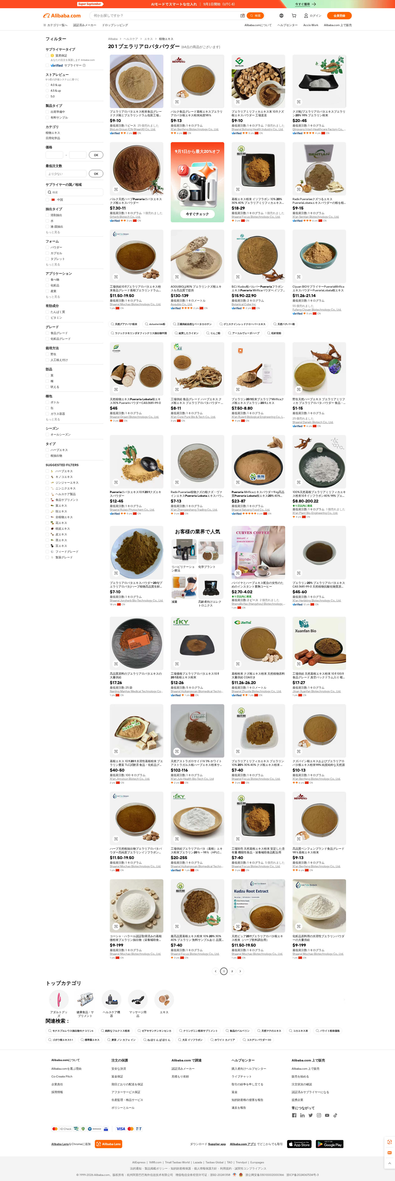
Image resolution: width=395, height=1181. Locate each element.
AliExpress (138, 1162)
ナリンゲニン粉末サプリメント (200, 1030)
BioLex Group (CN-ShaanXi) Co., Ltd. (133, 129)
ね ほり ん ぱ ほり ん (159, 1039)
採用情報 (57, 1092)
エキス (148, 38)
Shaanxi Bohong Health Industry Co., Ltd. (257, 129)
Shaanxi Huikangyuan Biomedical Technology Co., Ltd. (197, 691)
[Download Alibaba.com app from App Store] (299, 1144)
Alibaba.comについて (65, 1060)
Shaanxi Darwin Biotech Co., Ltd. (313, 422)
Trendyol (241, 1162)
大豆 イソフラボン (192, 1039)
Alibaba (112, 38)
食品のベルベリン (240, 1030)
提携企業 (297, 1099)
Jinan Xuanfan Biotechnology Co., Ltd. (317, 691)
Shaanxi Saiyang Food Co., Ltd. (251, 509)
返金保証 (117, 1076)
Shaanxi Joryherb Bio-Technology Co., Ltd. (136, 600)
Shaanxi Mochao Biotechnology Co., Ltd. (135, 304)
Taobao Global (214, 1162)
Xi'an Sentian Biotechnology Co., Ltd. (316, 216)
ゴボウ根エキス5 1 (62, 1039)
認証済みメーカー (183, 1068)
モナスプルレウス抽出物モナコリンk (72, 1030)
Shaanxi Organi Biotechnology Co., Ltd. (134, 416)
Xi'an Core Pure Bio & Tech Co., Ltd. (193, 416)
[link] (389, 1142)
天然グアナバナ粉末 (126, 324)
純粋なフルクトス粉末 (117, 1030)
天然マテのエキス (271, 1030)
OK (96, 155)
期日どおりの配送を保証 (127, 1084)
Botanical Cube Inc (244, 304)
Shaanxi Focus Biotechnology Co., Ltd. (256, 216)
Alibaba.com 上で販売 (305, 1068)
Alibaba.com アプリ (243, 1144)
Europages (257, 1162)
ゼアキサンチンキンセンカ (156, 1030)
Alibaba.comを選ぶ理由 (66, 1068)
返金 (234, 1092)
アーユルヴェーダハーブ (245, 333)
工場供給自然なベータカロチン (194, 324)
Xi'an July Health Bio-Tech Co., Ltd (192, 778)
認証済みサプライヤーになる (310, 1092)
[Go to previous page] (215, 971)
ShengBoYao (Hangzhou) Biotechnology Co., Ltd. (258, 603)
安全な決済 (119, 1068)
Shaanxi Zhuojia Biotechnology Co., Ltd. (256, 691)
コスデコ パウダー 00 (259, 1039)
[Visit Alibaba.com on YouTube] (327, 1115)
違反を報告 (239, 1107)
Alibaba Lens (60, 1144)
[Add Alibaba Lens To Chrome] (108, 1144)
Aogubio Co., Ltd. (181, 304)
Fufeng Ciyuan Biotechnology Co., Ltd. (317, 309)
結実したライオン (189, 333)
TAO (229, 1162)
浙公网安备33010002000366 (264, 1174)
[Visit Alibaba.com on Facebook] (294, 1115)
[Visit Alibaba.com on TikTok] (335, 1115)
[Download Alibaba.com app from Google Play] (330, 1144)
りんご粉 (215, 333)
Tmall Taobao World (177, 1162)
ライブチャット (242, 1076)
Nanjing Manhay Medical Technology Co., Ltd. (136, 691)
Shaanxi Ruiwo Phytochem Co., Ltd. (132, 509)
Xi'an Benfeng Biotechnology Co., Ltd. (195, 129)
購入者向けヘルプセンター (249, 1068)
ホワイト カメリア (225, 1039)
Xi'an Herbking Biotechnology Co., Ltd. (317, 600)
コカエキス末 (300, 1030)
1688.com (155, 1162)
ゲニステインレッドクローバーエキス (245, 324)
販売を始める (300, 1076)
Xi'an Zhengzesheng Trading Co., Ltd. (194, 509)
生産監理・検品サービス (127, 1099)
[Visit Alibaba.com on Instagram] (318, 1115)
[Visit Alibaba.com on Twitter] (310, 1115)
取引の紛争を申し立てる (247, 1084)
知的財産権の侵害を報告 (247, 1099)
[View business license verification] (235, 1175)
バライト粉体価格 (330, 1030)
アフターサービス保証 (126, 1092)
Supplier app (217, 1144)
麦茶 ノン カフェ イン (124, 1039)
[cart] (295, 16)
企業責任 (57, 1084)
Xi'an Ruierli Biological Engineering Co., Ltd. (258, 416)
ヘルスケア (131, 38)
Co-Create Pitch (61, 1076)
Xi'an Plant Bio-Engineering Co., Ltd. (315, 513)
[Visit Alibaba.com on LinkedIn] (302, 1115)
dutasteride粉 (157, 324)
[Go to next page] (240, 971)
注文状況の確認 (302, 1084)
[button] (242, 15)
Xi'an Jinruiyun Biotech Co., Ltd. (130, 778)
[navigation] (74, 506)
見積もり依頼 (180, 1076)
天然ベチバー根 (286, 324)
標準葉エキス (92, 1039)
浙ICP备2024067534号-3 (302, 1174)
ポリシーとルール (123, 1107)
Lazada (197, 1162)
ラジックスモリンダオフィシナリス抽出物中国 (141, 333)
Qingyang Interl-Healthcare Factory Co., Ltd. (319, 129)
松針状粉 (276, 333)
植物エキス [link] (166, 38)
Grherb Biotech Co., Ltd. (125, 216)
